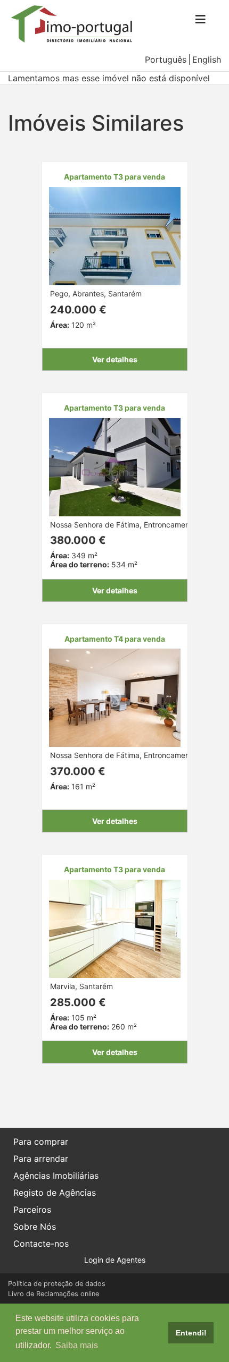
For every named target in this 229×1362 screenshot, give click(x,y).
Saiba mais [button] (76, 1345)
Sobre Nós (34, 1226)
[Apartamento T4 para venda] (115, 697)
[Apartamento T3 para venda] (115, 235)
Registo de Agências (54, 1192)
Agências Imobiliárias (56, 1175)
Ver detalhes (114, 359)
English (206, 59)
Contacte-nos (41, 1243)
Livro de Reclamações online (53, 1294)
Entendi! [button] (191, 1333)
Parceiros (32, 1209)
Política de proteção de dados (56, 1284)
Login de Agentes (114, 1259)
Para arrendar (40, 1158)
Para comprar (40, 1141)
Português (165, 59)
